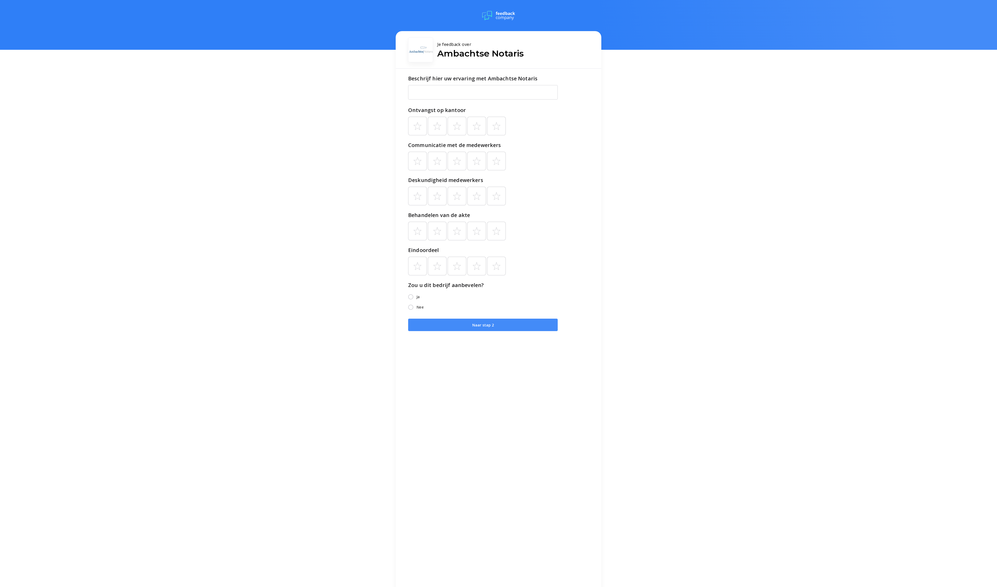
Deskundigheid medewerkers (445, 180)
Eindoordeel (423, 250)
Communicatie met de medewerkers (454, 145)
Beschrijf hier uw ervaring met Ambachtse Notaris (472, 78)
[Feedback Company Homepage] (498, 15)
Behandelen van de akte (439, 215)
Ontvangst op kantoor (437, 110)
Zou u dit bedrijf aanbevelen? (446, 285)
